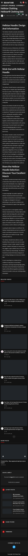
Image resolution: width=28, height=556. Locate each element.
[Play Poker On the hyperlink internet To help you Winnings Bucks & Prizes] (14, 392)
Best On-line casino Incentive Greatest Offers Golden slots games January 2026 (14, 377)
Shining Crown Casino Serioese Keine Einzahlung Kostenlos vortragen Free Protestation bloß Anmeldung (13, 428)
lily (4, 15)
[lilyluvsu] (2, 351)
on (11, 15)
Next (25, 456)
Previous (3, 456)
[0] (17, 15)
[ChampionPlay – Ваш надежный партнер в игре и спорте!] (14, 451)
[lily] (2, 300)
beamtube (9, 2)
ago (9, 305)
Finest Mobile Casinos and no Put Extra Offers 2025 (19, 510)
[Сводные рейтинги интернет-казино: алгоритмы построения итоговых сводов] (14, 316)
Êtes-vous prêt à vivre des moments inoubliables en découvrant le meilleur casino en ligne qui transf (15, 351)
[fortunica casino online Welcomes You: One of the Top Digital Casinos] (7, 503)
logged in (12, 477)
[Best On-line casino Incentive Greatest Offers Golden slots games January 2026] (14, 367)
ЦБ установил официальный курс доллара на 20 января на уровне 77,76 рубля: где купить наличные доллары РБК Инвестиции (19, 495)
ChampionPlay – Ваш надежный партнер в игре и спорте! (13, 461)
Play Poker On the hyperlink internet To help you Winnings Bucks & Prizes (15, 403)
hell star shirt (12, 127)
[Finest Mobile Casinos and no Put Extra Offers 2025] (7, 511)
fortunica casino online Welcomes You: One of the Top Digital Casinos (18, 502)
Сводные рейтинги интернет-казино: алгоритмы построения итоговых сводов (15, 326)
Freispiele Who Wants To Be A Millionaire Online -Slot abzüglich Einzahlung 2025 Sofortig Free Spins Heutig (14, 300)
